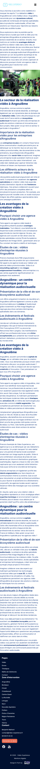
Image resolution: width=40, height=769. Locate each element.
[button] (35, 5)
